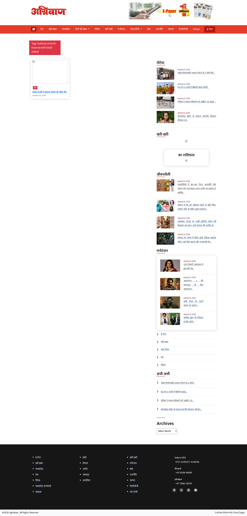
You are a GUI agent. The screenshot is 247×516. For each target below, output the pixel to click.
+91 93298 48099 (184, 473)
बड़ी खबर (53, 29)
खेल (149, 29)
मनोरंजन (121, 29)
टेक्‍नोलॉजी (183, 29)
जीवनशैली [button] (135, 29)
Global (196, 29)
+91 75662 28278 (184, 484)
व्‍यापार (171, 29)
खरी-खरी (109, 29)
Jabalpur (183, 481)
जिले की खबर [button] (81, 29)
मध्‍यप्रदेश (66, 29)
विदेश (97, 29)
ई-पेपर (210, 29)
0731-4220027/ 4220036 (187, 462)
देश (41, 29)
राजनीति (159, 29)
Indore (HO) (187, 460)
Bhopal (183, 471)
